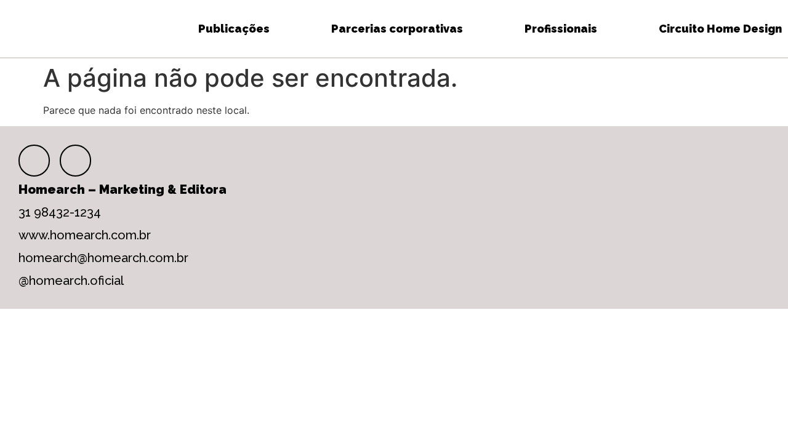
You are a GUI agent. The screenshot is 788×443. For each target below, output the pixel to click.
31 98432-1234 (59, 212)
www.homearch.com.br (84, 235)
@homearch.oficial (71, 280)
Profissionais (561, 29)
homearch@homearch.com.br (103, 257)
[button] (14, 28)
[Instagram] (34, 160)
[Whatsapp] (75, 160)
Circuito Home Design (720, 29)
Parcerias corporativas (397, 29)
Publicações (234, 29)
